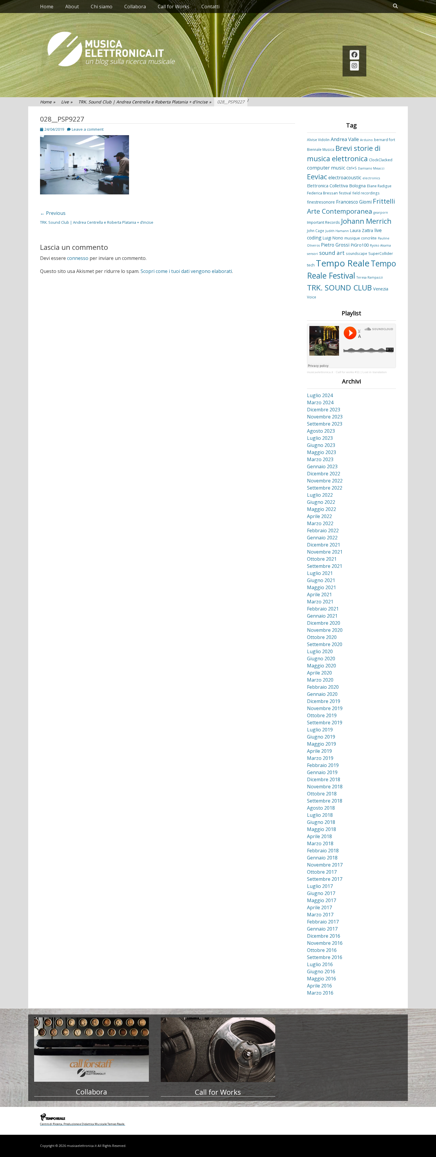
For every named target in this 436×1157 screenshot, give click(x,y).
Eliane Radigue (379, 185)
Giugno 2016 (321, 971)
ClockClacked (380, 159)
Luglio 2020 (320, 651)
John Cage (315, 230)
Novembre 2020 (325, 630)
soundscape (356, 253)
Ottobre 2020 (322, 637)
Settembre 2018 (324, 801)
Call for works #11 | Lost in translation (361, 372)
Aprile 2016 (319, 985)
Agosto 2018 (321, 808)
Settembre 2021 (324, 566)
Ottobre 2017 (322, 872)
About (72, 6)
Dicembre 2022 (323, 473)
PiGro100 (360, 245)
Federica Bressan (322, 193)
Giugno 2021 (321, 580)
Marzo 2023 (320, 459)
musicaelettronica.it (320, 372)
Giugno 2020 (321, 658)
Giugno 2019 (321, 736)
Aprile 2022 (319, 516)
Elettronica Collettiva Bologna (336, 185)
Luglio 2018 (320, 815)
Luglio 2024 (320, 395)
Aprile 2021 (319, 594)
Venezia (380, 289)
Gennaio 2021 (322, 616)
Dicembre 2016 (323, 936)
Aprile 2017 (319, 907)
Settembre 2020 (324, 644)
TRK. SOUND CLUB (339, 287)
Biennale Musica (320, 149)
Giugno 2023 (321, 445)
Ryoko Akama (380, 245)
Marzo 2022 (320, 523)
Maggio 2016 (321, 978)
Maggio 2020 (321, 665)
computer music (326, 167)
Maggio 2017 (321, 900)
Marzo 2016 (320, 993)
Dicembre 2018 (323, 779)
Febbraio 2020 (323, 687)
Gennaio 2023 (322, 466)
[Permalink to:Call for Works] (218, 1049)
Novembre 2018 (325, 786)
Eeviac (317, 176)
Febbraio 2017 (323, 921)
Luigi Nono (333, 238)
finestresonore (321, 202)
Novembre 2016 (325, 943)
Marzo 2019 (320, 758)
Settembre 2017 (324, 879)
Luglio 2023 (320, 438)
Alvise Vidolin (318, 139)
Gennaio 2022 (322, 537)
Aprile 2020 (319, 672)
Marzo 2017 (320, 914)
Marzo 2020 (320, 680)
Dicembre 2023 (323, 409)
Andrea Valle (345, 139)
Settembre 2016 (324, 957)
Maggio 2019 (321, 744)
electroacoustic (344, 177)
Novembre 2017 (325, 865)
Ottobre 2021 (322, 559)
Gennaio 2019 (322, 772)
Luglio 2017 (320, 886)
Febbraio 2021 (323, 608)
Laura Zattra (361, 230)
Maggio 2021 (321, 587)
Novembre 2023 (325, 416)
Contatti (210, 6)
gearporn (380, 212)
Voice (311, 297)
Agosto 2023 (321, 431)
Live (66, 102)
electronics (371, 178)
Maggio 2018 (321, 829)
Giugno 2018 (321, 822)
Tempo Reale (343, 263)
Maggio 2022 (321, 509)
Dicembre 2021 (323, 544)
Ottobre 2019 (322, 715)
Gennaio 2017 (322, 929)
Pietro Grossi (335, 245)
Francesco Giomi (354, 202)
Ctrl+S (351, 168)
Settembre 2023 (324, 424)
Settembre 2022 (324, 488)
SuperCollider (380, 253)
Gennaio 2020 (322, 694)
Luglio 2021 (320, 573)
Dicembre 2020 (323, 623)
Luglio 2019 (320, 729)
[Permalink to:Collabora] (91, 1049)
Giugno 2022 (321, 502)
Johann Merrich (366, 221)
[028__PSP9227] (84, 192)
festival (345, 193)
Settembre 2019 (324, 722)
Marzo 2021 (320, 601)
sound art (332, 252)
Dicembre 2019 (323, 701)
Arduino (366, 140)
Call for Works (174, 6)
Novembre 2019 (325, 708)
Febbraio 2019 (323, 765)
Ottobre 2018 (322, 793)
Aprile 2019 (319, 751)
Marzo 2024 (320, 402)
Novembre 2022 (325, 480)
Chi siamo (101, 6)
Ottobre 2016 (322, 950)
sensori (312, 254)
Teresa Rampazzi (370, 277)
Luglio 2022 (320, 495)
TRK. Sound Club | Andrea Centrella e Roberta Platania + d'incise (144, 102)
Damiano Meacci (371, 168)
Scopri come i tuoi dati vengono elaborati (186, 271)
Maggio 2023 (321, 452)
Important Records (323, 222)
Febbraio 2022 (323, 530)
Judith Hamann (337, 231)
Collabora (135, 6)
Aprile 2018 (319, 836)
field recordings (366, 193)
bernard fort (384, 139)
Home (46, 6)
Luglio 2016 (320, 964)
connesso (77, 258)
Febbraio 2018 (323, 850)
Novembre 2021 (325, 552)
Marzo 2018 (320, 843)
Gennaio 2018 (322, 857)
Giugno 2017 (321, 893)
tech (311, 265)
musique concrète (360, 238)
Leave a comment (88, 129)
